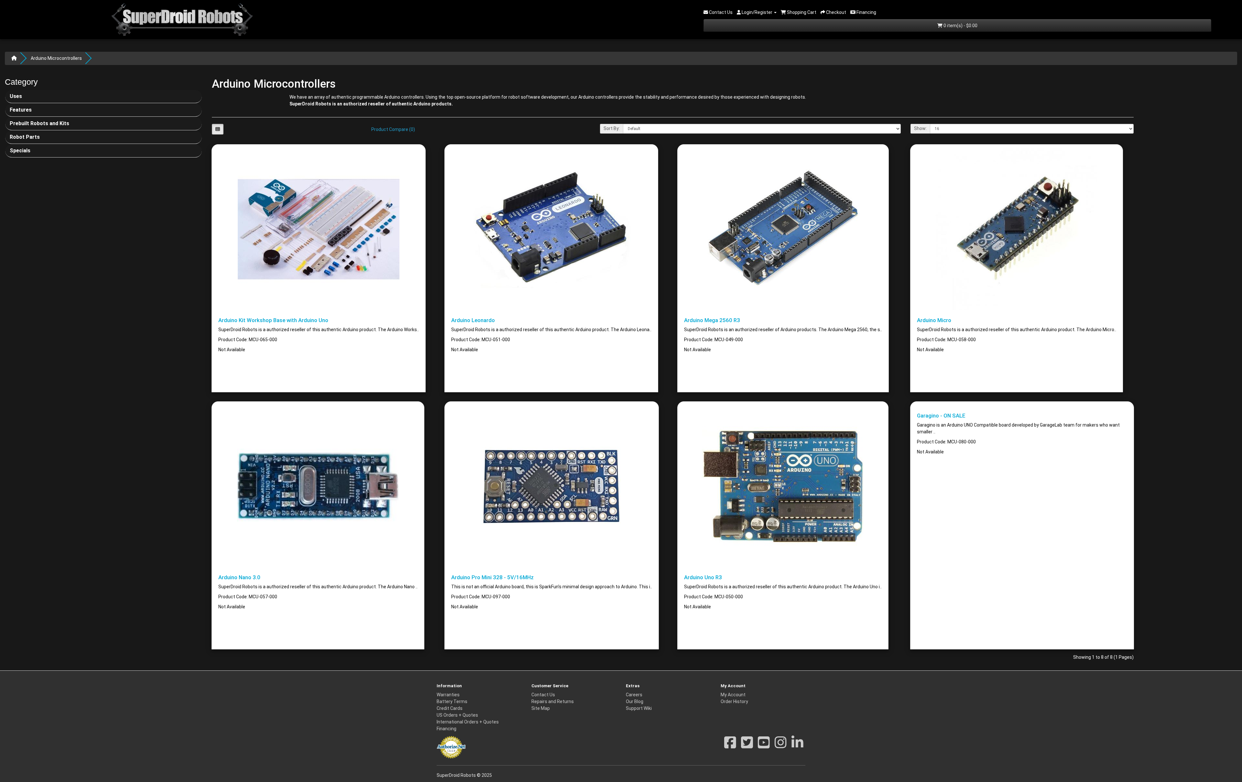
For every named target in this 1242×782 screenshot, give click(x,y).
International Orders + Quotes (468, 721)
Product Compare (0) (393, 129)
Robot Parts (25, 137)
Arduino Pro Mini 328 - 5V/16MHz (492, 577)
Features (21, 110)
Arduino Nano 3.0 (239, 577)
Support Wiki (639, 708)
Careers (634, 694)
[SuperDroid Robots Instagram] (781, 745)
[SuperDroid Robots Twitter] (747, 745)
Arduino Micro (934, 320)
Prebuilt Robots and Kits (39, 123)
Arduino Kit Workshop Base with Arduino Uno (273, 320)
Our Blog (634, 701)
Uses (16, 96)
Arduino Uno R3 (703, 577)
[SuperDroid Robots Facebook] (730, 745)
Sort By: (612, 128)
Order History (734, 701)
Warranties (448, 694)
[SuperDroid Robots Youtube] (764, 745)
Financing (446, 728)
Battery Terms (452, 701)
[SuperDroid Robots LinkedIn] (797, 745)
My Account (733, 694)
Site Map (540, 708)
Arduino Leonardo (473, 320)
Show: (920, 128)
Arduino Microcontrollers (56, 58)
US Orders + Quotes (457, 715)
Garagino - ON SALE (941, 415)
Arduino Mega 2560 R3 (712, 320)
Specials (20, 150)
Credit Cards (450, 708)
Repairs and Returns (552, 701)
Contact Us (543, 694)
